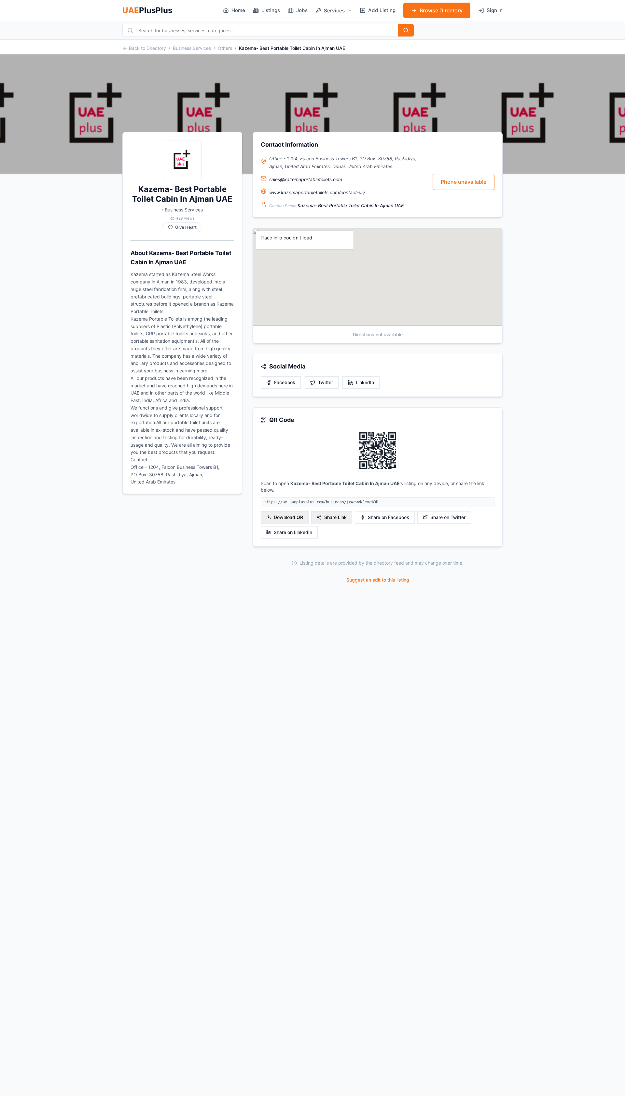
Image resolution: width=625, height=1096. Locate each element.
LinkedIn (365, 382)
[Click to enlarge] (377, 451)
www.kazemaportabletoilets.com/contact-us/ (317, 192)
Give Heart (186, 227)
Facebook (284, 382)
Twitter (325, 382)
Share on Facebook (388, 517)
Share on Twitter (447, 517)
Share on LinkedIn (293, 532)
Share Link (335, 517)
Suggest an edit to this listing (377, 580)
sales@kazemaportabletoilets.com (305, 179)
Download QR (288, 517)
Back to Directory (147, 48)
